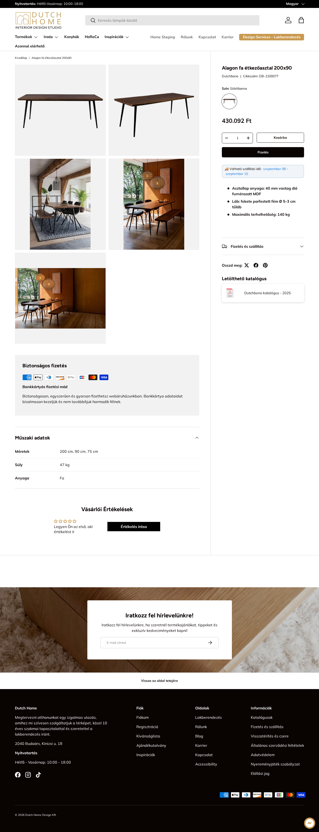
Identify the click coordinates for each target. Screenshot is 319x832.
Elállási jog (260, 773)
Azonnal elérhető (30, 46)
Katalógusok (262, 717)
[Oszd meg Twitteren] (246, 265)
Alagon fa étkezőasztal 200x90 (51, 58)
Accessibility (206, 764)
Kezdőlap (21, 58)
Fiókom (142, 717)
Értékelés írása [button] (134, 526)
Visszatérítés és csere (270, 736)
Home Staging (162, 37)
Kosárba (280, 137)
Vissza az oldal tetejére (159, 681)
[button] (301, 20)
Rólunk (187, 37)
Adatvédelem (263, 754)
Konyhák (71, 36)
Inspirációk (114, 36)
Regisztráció (147, 726)
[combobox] (172, 20)
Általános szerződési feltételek (277, 745)
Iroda (48, 36)
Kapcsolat (207, 37)
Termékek (23, 36)
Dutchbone (230, 76)
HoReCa (92, 36)
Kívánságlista (148, 736)
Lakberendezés (208, 717)
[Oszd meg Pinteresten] (265, 265)
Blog (199, 736)
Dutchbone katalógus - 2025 (267, 293)
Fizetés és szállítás (267, 726)
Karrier (228, 37)
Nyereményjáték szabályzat (275, 764)
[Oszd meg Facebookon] (256, 265)
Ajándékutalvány (151, 745)
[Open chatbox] (309, 823)
